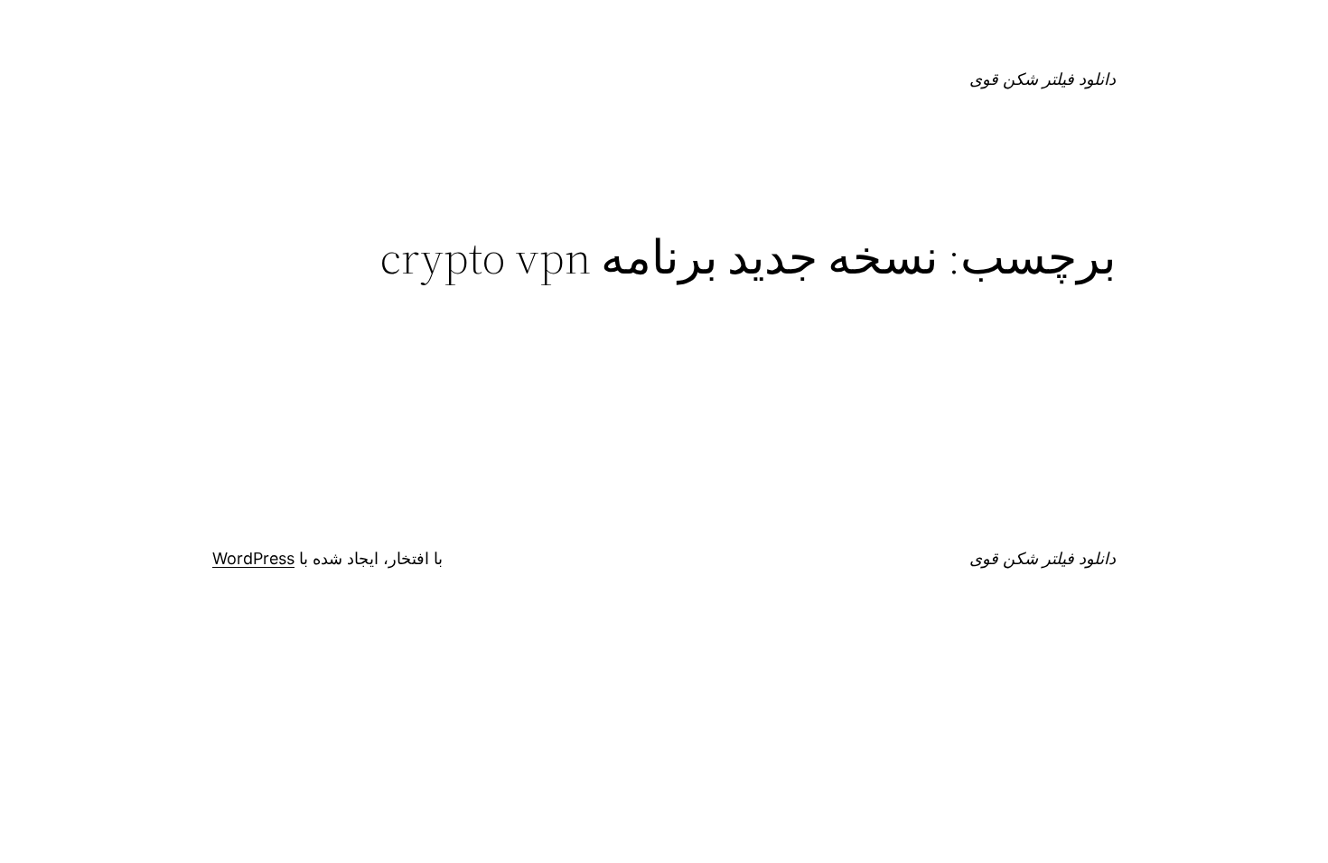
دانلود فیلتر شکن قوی (1042, 79)
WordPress (253, 558)
